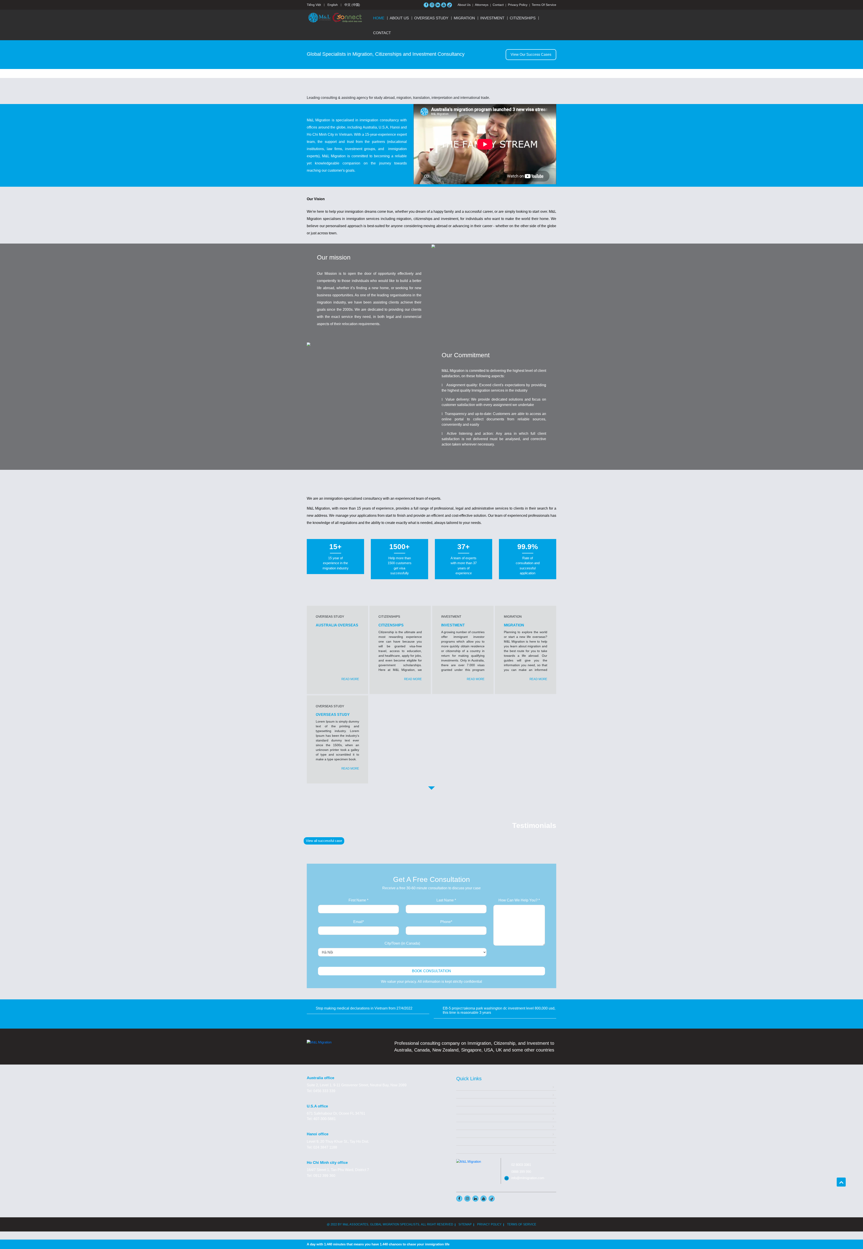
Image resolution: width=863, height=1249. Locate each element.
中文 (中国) (352, 5)
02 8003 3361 (521, 1165)
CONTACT (382, 33)
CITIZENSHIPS (523, 18)
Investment (465, 1110)
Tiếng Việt (314, 5)
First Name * (358, 900)
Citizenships (466, 1118)
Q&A (460, 1134)
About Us (464, 5)
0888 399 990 (521, 1172)
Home (378, 18)
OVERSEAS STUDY (431, 18)
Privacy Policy (517, 5)
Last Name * (446, 900)
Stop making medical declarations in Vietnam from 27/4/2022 (364, 1008)
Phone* (446, 922)
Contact (498, 5)
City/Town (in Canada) (402, 943)
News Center (466, 1141)
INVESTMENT (492, 18)
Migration (463, 1102)
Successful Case (469, 1126)
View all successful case (324, 841)
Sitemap (465, 1224)
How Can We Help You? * (519, 900)
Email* (358, 922)
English (332, 5)
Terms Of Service (544, 5)
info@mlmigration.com (527, 1178)
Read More (350, 679)
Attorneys (481, 5)
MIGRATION (464, 18)
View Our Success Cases (531, 54)
